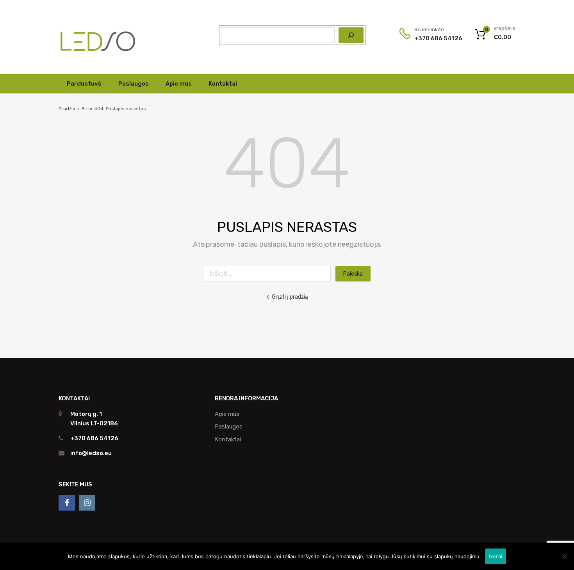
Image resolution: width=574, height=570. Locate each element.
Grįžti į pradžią (290, 297)
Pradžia (67, 108)
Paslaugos (133, 83)
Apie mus (179, 83)
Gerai (495, 556)
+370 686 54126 (433, 38)
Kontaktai (223, 83)
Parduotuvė (84, 83)
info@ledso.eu (91, 453)
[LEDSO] (98, 56)
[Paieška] (351, 35)
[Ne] (564, 556)
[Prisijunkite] (67, 502)
